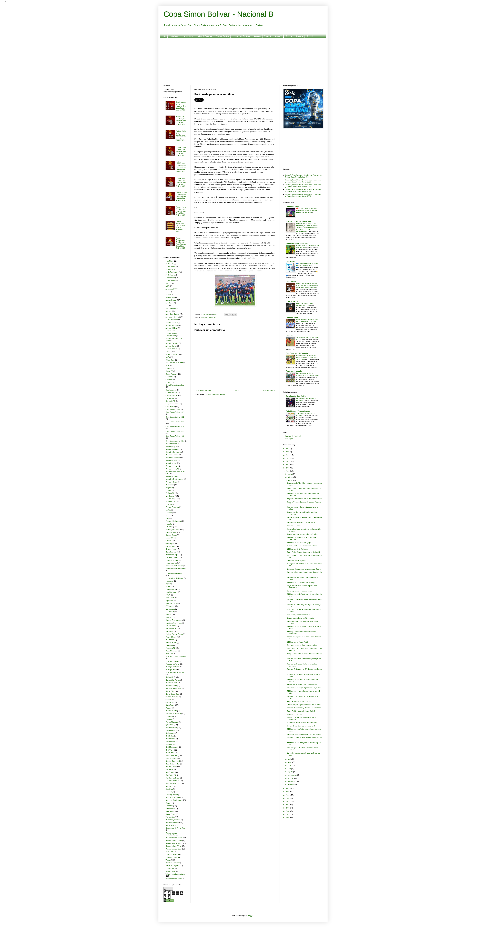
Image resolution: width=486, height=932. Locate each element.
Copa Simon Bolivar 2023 (175, 422)
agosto (290, 772)
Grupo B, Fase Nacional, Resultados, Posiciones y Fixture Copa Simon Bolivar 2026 (303, 195)
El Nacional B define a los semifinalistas (302, 685)
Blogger (250, 916)
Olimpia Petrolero (172, 697)
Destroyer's (170, 485)
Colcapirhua (170, 398)
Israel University (171, 592)
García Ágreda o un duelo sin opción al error (303, 534)
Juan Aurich (170, 598)
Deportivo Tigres (172, 482)
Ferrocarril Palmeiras (173, 521)
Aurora (168, 352)
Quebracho (170, 725)
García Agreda (171, 532)
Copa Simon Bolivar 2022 (175, 417)
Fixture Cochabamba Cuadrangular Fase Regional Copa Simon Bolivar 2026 (181, 167)
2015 (288, 468)
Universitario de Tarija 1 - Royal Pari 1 (301, 523)
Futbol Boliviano (292, 206)
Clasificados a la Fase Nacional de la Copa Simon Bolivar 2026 (181, 106)
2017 (288, 789)
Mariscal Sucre (171, 637)
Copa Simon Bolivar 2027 (175, 441)
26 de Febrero (171, 275)
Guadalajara (170, 544)
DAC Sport (289, 439)
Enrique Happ (170, 499)
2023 (288, 808)
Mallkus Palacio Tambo (174, 634)
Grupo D (288, 36)
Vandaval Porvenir (172, 854)
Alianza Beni (170, 297)
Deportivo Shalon (172, 476)
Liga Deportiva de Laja (174, 623)
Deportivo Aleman (172, 449)
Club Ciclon (290, 335)
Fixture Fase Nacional (241, 36)
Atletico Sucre (171, 346)
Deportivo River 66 (172, 469)
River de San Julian (173, 764)
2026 (288, 817)
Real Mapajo (170, 741)
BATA (168, 357)
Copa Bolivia (170, 407)
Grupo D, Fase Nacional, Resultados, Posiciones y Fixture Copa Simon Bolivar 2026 (303, 186)
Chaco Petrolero (171, 374)
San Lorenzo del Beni (173, 783)
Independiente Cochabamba (176, 569)
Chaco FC (169, 371)
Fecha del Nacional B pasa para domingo (302, 645)
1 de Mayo (169, 261)
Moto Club (169, 654)
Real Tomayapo (171, 758)
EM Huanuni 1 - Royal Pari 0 (297, 642)
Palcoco (168, 708)
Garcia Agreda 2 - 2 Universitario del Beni (302, 546)
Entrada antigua (269, 390)
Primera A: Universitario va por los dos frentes (304, 734)
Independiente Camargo (174, 566)
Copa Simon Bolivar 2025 (175, 431)
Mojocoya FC (170, 648)
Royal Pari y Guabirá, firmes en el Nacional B (303, 552)
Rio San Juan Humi (173, 761)
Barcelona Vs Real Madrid (296, 396)
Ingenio (168, 584)
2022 (288, 805)
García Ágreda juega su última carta (300, 618)
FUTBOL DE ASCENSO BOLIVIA (298, 221)
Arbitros (168, 311)
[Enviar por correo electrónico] (226, 314)
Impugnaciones (171, 563)
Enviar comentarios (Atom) (215, 394)
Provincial (169, 716)
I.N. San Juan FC (172, 557)
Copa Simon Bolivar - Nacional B (219, 14)
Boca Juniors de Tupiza (174, 363)
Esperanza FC (171, 502)
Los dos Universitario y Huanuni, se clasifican (304, 708)
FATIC (168, 516)
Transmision (170, 817)
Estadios (169, 504)
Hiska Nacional (171, 552)
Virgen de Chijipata (172, 866)
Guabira (168, 541)
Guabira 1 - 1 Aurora (294, 714)
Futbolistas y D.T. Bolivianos (297, 243)
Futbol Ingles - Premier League (298, 411)
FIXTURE (169, 527)
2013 (288, 461)
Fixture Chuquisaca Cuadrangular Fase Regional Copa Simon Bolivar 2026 (181, 243)
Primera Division (222, 36)
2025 (288, 814)
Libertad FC (170, 617)
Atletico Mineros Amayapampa (171, 335)
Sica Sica (169, 789)
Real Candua (170, 733)
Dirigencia (169, 488)
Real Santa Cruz (172, 755)
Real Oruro (169, 750)
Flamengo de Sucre (173, 529)
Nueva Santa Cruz (172, 694)
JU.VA (168, 595)
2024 (288, 811)
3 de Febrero (170, 278)
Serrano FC (170, 786)
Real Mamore (170, 739)
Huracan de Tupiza (172, 555)
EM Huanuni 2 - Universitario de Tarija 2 (301, 582)
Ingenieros (169, 581)
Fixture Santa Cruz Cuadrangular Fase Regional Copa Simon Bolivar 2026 (181, 136)
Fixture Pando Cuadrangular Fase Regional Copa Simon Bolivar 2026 (181, 151)
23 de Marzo (170, 269)
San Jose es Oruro (172, 781)
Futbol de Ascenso (204, 36)
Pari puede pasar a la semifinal (298, 615)
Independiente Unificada (174, 578)
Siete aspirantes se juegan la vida (299, 591)
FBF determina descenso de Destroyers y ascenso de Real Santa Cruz (306, 357)
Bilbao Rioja (170, 360)
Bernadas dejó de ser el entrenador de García (303, 569)
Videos (168, 860)
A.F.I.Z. (168, 283)
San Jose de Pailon (173, 778)
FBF (167, 518)
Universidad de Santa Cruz (175, 828)
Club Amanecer (171, 390)
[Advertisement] (239, 59)
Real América (170, 730)
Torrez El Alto (170, 814)
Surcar (168, 803)
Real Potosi (170, 753)
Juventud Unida (171, 603)
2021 (288, 801)
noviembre (292, 781)
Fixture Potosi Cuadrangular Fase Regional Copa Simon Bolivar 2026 (181, 211)
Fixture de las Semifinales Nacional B (301, 726)
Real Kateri (170, 736)
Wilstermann (170, 871)
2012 (288, 458)
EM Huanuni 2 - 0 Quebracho (297, 549)
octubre (291, 778)
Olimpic (168, 700)
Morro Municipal (171, 651)
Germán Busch (171, 535)
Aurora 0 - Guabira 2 (294, 526)
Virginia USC (170, 868)
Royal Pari (212, 317)
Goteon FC (170, 538)
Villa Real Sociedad (173, 863)
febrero (290, 477)
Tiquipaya (169, 806)
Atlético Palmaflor (172, 343)
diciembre (291, 785)
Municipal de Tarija (172, 664)
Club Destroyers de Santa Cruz (298, 353)
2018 (288, 792)
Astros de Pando (172, 320)
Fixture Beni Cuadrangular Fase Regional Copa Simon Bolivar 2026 (181, 182)
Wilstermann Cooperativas (175, 874)
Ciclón (168, 382)
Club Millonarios (171, 393)
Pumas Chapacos (172, 722)
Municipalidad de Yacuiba (175, 672)
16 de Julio (170, 264)
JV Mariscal (170, 606)
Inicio (163, 36)
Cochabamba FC (172, 395)
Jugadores (169, 601)
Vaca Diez (169, 852)
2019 (288, 795)
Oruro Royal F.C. (292, 301)
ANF (167, 306)
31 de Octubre (171, 280)
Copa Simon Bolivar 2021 (175, 412)
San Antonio (170, 772)
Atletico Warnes (171, 349)
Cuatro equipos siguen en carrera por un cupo (303, 705)
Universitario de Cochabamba (171, 834)
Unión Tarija (170, 825)
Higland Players (171, 549)
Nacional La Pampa (173, 680)
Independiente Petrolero (174, 573)
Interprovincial (187, 36)
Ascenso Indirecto (172, 317)
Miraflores (169, 645)
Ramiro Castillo (171, 728)
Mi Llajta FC (170, 640)
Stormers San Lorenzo (174, 800)
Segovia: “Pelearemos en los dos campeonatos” (304, 499)
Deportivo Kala (171, 463)
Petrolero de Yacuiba (173, 713)
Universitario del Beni (173, 849)
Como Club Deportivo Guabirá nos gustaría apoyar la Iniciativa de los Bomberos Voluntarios (307, 285)
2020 (288, 798)
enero (290, 474)
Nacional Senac (171, 683)
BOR (167, 365)
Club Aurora (290, 261)
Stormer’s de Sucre (173, 797)
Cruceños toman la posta (296, 561)
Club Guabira (291, 281)
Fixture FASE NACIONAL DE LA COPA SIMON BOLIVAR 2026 (181, 227)
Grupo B (267, 36)
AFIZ (167, 292)
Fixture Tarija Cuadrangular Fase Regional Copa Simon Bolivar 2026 (181, 120)
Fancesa (169, 513)
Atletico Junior (171, 331)
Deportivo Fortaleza (173, 458)
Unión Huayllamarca (173, 820)
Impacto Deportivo (172, 560)
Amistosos (169, 303)
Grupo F (310, 36)
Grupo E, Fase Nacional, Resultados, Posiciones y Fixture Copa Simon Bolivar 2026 (303, 181)
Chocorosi (169, 380)
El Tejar (168, 490)
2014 (288, 465)
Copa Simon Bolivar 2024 (175, 427)
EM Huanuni (170, 496)
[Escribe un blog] (228, 314)
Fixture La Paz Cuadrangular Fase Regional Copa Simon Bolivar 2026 (181, 197)
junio (290, 765)
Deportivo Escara (172, 455)
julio (289, 769)
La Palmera (170, 612)
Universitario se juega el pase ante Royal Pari (304, 688)
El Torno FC (170, 493)
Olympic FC (170, 702)
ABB (167, 286)
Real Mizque (170, 744)
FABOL (168, 510)
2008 (288, 449)
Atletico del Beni (172, 328)
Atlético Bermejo (172, 325)
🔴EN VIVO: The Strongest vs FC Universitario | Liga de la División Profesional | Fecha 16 (307, 210)
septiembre (292, 775)
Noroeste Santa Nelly (173, 688)
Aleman (168, 294)
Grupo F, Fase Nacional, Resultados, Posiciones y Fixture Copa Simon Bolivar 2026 (303, 176)
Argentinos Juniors (172, 314)
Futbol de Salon (292, 317)
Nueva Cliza (170, 691)
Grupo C (278, 36)
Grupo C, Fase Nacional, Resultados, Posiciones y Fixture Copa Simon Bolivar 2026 (303, 190)
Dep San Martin (171, 444)
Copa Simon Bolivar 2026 (175, 436)
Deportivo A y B (171, 446)
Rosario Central (171, 767)
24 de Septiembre (172, 272)
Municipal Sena (171, 670)
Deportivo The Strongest (174, 479)
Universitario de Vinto (173, 846)
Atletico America (172, 322)
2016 (288, 471)
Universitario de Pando (174, 838)
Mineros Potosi (171, 642)
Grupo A (257, 36)
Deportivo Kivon (171, 466)
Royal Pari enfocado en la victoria (299, 701)
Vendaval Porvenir (172, 857)
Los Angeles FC (171, 628)
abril (289, 759)
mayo (290, 762)
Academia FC (171, 289)
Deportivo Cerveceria (173, 452)
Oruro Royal (170, 705)
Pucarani (169, 719)
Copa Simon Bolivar (173, 409)
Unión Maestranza (172, 823)
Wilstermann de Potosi (174, 879)
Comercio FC (170, 401)
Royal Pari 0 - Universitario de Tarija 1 (301, 711)
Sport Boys (170, 792)
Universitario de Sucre (174, 841)
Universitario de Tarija (173, 843)
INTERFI (169, 587)
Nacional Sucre (171, 686)
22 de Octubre (171, 267)
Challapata (169, 377)
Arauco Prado (171, 308)
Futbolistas (173, 36)
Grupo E (299, 36)
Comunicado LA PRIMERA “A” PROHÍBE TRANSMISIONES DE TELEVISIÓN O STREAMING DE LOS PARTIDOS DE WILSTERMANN (307, 227)
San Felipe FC (171, 775)
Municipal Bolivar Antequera (176, 656)
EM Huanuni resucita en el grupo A (300, 543)
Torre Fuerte (170, 811)
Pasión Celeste (171, 711)
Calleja (168, 368)
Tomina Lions (170, 809)
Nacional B (204, 317)
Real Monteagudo (172, 747)
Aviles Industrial (171, 354)
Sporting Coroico (172, 795)
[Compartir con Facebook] (233, 314)
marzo (290, 480)
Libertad (168, 615)
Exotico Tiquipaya (172, 507)
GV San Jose (170, 546)
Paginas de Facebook (293, 436)
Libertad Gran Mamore (174, 620)
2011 (288, 455)
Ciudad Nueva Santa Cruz (175, 385)
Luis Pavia (169, 631)
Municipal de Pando (173, 661)
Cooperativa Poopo (172, 404)
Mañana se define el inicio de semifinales (302, 723)
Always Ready (171, 300)
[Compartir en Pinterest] (235, 314)
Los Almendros (171, 626)
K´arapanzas (170, 609)
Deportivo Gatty (171, 460)
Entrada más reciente (203, 390)
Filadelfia (169, 524)
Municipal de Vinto (172, 667)
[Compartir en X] (230, 314)
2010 (288, 452)
